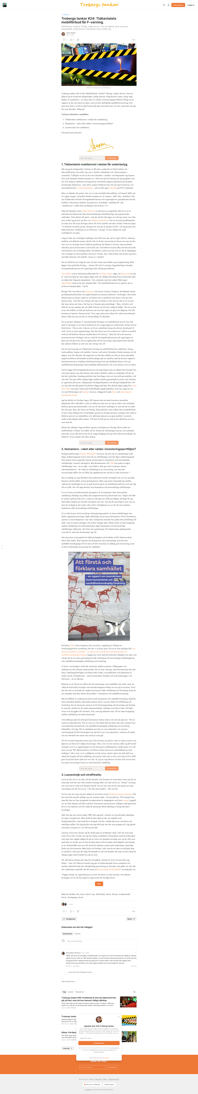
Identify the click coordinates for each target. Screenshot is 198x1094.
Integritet (98, 1079)
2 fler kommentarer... (68, 981)
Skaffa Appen (109, 1084)
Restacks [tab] (77, 934)
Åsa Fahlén (66, 273)
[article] (99, 1004)
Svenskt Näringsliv (88, 453)
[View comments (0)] (81, 1010)
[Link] (58, 164)
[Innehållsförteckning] (2, 547)
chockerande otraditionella (109, 869)
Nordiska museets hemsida (120, 794)
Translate (66, 14)
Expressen (125, 273)
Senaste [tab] (70, 992)
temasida (113, 188)
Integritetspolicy (99, 1052)
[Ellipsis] (135, 952)
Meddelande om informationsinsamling (102, 1050)
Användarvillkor (114, 1048)
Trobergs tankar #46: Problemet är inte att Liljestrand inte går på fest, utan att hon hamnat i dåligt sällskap (88, 999)
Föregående (70, 919)
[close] (118, 1017)
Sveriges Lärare (106, 273)
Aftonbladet (66, 283)
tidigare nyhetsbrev (99, 220)
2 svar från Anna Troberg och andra (80, 972)
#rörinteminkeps (85, 188)
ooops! (126, 800)
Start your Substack (93, 1084)
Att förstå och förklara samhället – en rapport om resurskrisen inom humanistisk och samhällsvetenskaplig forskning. (98, 651)
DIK (72, 645)
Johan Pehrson (88, 211)
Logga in (191, 5)
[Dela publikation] (168, 5)
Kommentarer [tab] (67, 934)
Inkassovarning (113, 1079)
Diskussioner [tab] (79, 992)
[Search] (164, 5)
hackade (85, 391)
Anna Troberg (70, 33)
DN (112, 463)
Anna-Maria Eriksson (73, 953)
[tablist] (71, 934)
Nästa (129, 919)
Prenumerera (178, 5)
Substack (88, 1090)
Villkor (105, 1079)
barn (114, 391)
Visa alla (66, 1048)
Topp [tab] (64, 992)
